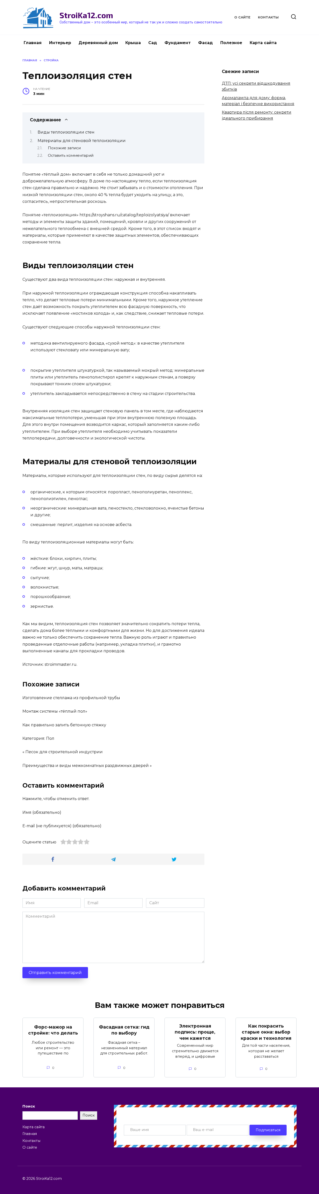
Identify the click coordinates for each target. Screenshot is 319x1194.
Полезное (231, 42)
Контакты (268, 17)
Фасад (205, 42)
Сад (152, 42)
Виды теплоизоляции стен (66, 132)
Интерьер (60, 42)
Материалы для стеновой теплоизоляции (82, 140)
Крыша (133, 42)
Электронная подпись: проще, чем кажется (195, 1032)
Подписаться (268, 1130)
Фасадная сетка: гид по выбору (124, 1030)
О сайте (242, 17)
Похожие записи (64, 148)
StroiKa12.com (86, 15)
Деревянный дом (98, 42)
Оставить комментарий (70, 155)
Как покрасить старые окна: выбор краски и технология (266, 1032)
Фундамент (177, 42)
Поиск (28, 1106)
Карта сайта (263, 42)
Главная (33, 42)
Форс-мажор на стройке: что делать (53, 1030)
